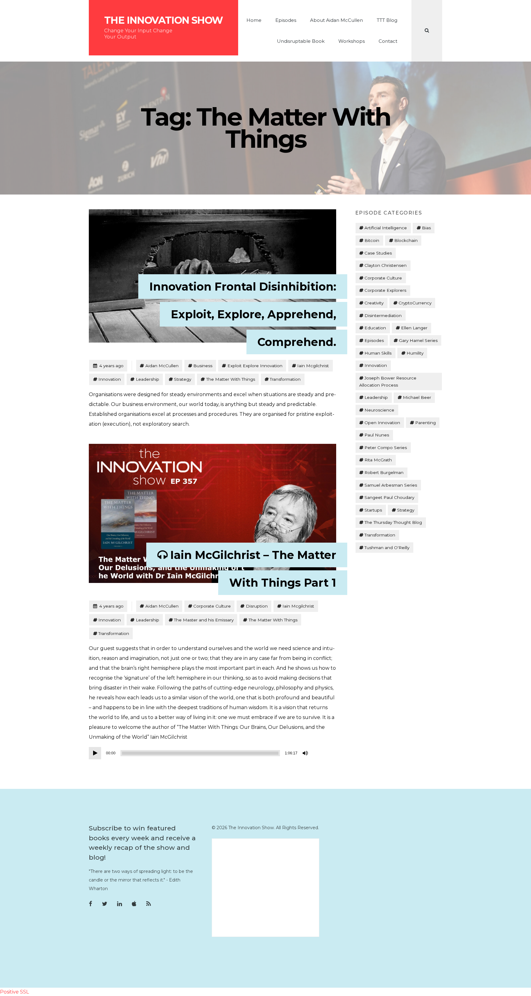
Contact (388, 41)
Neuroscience (379, 410)
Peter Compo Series (385, 447)
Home (254, 20)
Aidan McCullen (162, 365)
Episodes (285, 20)
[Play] (95, 753)
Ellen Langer (414, 327)
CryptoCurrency (415, 302)
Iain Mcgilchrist (313, 365)
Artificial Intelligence (385, 227)
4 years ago (108, 365)
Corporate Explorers (385, 290)
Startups (373, 510)
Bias (426, 227)
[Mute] (306, 753)
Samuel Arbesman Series (390, 485)
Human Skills (377, 353)
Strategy (182, 379)
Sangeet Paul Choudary (389, 497)
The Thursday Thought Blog (393, 522)
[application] (199, 753)
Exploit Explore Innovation (254, 365)
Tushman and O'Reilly (386, 547)
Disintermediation (383, 315)
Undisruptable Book (300, 41)
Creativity (374, 302)
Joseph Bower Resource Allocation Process (387, 382)
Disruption (257, 606)
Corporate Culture (212, 606)
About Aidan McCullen (336, 20)
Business (202, 365)
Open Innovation (382, 422)
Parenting (425, 422)
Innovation (109, 379)
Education (375, 327)
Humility (415, 353)
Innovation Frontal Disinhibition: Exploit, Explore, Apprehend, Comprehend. (242, 314)
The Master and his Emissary (204, 619)
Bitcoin (371, 240)
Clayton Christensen (385, 265)
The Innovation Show (163, 20)
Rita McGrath (378, 459)
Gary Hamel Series (418, 340)
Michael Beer (417, 397)
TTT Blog (387, 20)
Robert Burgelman (383, 472)
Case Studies (378, 253)
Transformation (285, 379)
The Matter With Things (230, 379)
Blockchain (406, 240)
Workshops (351, 41)
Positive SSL (14, 992)
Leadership (147, 379)
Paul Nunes (376, 434)
